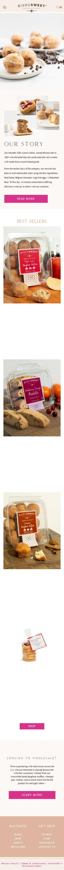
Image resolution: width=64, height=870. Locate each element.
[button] (4, 7)
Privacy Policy (10, 864)
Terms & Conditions (33, 864)
